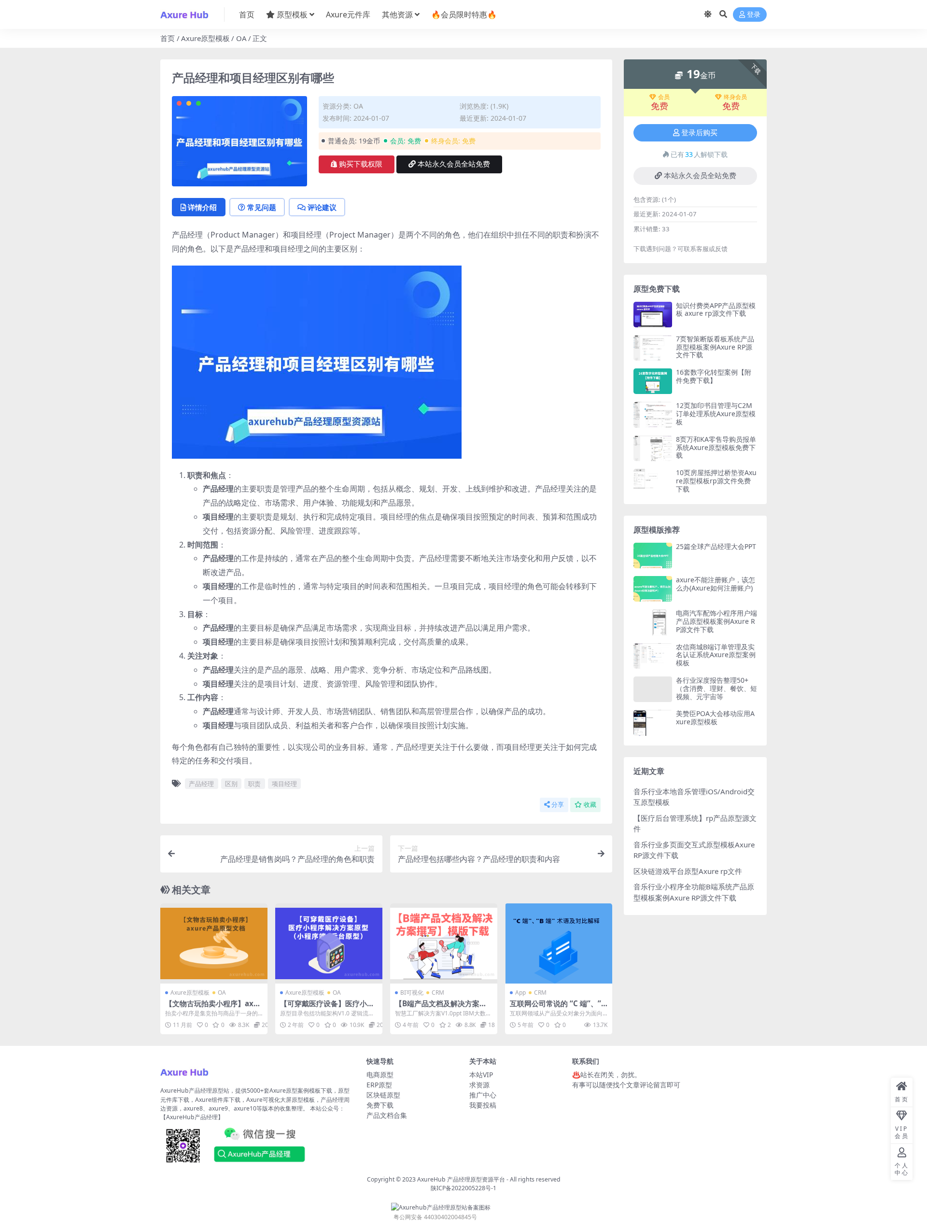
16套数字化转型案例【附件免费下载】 (713, 376)
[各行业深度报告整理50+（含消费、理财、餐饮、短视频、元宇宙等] (652, 689)
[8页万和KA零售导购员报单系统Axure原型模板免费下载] (652, 448)
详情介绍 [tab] (202, 207)
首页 (246, 14)
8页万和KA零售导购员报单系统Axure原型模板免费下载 (716, 447)
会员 (664, 97)
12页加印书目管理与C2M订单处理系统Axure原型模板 (716, 413)
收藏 (590, 804)
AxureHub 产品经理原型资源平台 (461, 1179)
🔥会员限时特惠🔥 (464, 14)
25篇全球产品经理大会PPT (716, 546)
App (520, 992)
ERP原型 (379, 1084)
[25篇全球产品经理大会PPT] (652, 555)
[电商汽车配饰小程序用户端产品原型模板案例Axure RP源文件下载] (652, 622)
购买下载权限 (360, 164)
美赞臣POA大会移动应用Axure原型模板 (715, 717)
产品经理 (201, 783)
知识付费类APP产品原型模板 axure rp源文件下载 (716, 309)
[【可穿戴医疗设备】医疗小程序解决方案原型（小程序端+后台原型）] (328, 943)
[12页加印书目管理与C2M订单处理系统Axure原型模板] (652, 414)
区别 (231, 783)
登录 (753, 14)
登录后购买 (699, 133)
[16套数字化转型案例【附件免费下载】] (652, 381)
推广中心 (482, 1094)
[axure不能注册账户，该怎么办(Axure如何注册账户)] (652, 589)
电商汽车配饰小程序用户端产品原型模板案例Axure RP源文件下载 (716, 621)
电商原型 (379, 1074)
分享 (557, 804)
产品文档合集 (386, 1115)
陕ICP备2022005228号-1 (463, 1188)
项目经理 (284, 783)
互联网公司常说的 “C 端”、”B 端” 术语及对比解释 (558, 1008)
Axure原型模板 (205, 38)
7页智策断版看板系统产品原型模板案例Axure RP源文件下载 (715, 347)
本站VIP (481, 1074)
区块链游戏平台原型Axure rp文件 (687, 871)
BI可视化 (411, 992)
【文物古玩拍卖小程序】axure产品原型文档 (213, 1008)
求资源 (479, 1084)
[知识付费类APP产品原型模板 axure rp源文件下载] (652, 314)
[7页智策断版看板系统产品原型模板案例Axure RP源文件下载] (652, 348)
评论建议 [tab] (322, 207)
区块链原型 (383, 1094)
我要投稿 (482, 1105)
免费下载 (379, 1105)
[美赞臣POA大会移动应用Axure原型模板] (652, 722)
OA (241, 38)
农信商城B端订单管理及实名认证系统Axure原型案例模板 (716, 655)
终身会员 (735, 97)
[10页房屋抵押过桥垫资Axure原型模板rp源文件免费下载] (652, 481)
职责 (254, 783)
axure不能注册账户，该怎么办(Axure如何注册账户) (715, 583)
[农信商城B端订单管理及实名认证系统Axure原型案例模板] (652, 656)
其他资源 (397, 14)
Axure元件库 (348, 14)
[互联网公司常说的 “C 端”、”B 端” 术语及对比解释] (558, 943)
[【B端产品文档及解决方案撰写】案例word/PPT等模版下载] (443, 943)
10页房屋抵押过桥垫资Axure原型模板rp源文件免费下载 (716, 480)
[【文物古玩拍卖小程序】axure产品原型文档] (213, 943)
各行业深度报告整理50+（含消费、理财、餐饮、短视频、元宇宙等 (716, 688)
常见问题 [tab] (261, 207)
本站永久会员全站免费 (454, 164)
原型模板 (292, 14)
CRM (438, 992)
